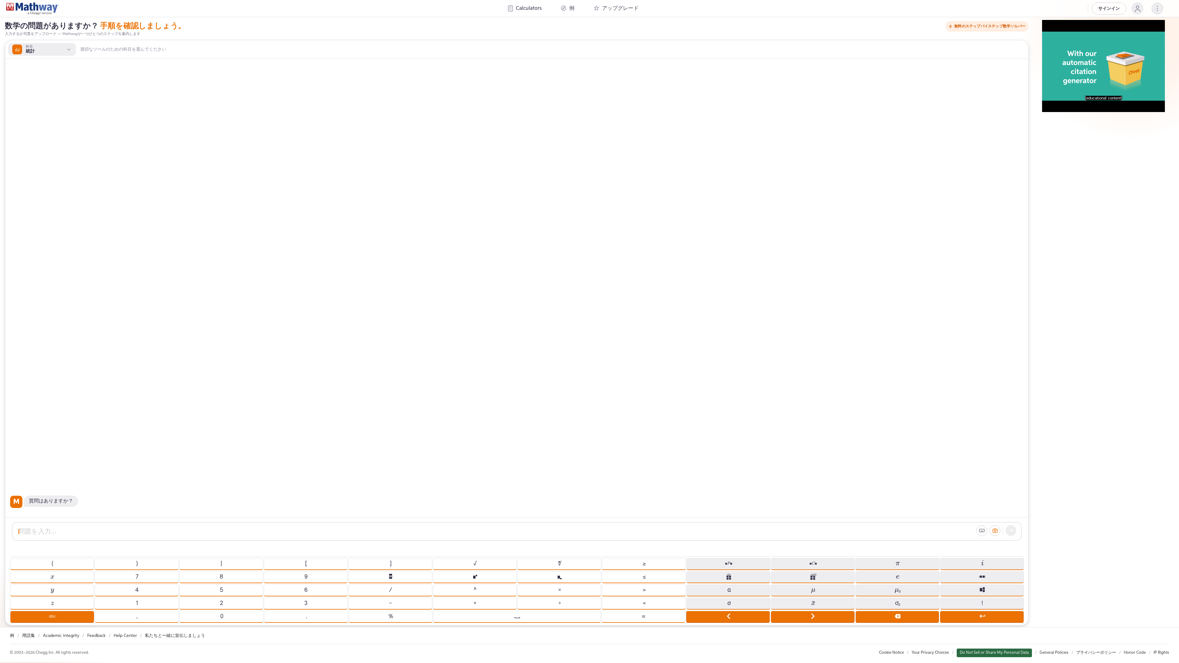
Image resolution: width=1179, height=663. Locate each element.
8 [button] (221, 577)
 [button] (813, 616)
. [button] (306, 616)
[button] (1137, 8)
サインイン (1109, 8)
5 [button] (221, 590)
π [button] (897, 563)
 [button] (982, 590)
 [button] (982, 616)
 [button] (728, 577)
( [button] (52, 563)
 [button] (982, 563)
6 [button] (305, 590)
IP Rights (1161, 652)
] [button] (390, 563)
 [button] (897, 603)
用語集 (28, 635)
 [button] (728, 616)
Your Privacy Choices (930, 652)
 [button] (52, 577)
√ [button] (475, 563)
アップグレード (620, 8)
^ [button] (475, 590)
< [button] (644, 603)
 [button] (897, 577)
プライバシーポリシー (1096, 652)
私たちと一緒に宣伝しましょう (175, 635)
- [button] (390, 603)
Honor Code (1135, 652)
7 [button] (136, 577)
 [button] (559, 577)
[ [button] (306, 563)
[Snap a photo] (995, 530)
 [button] (897, 590)
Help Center (125, 635)
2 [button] (221, 603)
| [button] (221, 563)
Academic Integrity (61, 635)
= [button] (643, 616)
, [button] (136, 616)
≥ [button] (644, 563)
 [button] (52, 616)
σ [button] (728, 603)
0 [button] (221, 616)
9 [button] (305, 577)
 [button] (517, 616)
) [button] (137, 563)
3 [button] (305, 603)
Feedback (96, 635)
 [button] (475, 577)
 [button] (52, 590)
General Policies (1054, 652)
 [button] (982, 577)
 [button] (390, 577)
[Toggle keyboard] (981, 530)
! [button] (981, 603)
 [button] (897, 616)
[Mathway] (32, 8)
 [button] (728, 563)
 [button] (559, 563)
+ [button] (474, 603)
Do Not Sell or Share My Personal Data (994, 652)
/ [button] (390, 590)
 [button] (52, 603)
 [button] (813, 563)
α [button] (728, 590)
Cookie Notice (891, 652)
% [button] (390, 616)
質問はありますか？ (51, 500)
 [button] (813, 603)
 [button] (813, 577)
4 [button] (136, 590)
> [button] (644, 590)
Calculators (529, 8)
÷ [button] (559, 603)
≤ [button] (644, 577)
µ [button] (813, 590)
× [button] (559, 590)
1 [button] (137, 603)
